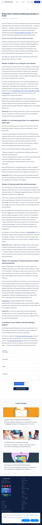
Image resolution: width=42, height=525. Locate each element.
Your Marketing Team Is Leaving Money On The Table (16, 442)
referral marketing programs (23, 32)
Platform (17, 1)
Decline (34, 520)
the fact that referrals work (24, 336)
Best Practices (4, 350)
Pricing (23, 506)
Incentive (23, 492)
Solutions (23, 1)
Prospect (23, 487)
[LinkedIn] (2, 486)
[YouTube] (7, 486)
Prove (23, 495)
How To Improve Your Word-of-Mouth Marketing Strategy (17, 465)
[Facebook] (10, 486)
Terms (36, 523)
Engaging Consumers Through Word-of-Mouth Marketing (17, 419)
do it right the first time (15, 340)
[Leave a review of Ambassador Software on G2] (6, 490)
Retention (23, 491)
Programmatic (25, 488)
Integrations (23, 483)
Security (39, 523)
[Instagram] (5, 486)
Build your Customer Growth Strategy (7, 511)
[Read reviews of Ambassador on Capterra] (6, 495)
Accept (25, 520)
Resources (23, 504)
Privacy (33, 523)
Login (32, 1)
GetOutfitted (31, 232)
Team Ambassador (5, 18)
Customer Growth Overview (5, 510)
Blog (22, 505)
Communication (24, 493)
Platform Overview (25, 480)
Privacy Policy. (27, 517)
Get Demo (37, 1)
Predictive (23, 496)
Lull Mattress (5, 301)
